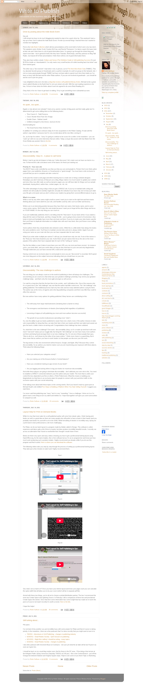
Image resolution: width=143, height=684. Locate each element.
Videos (84, 23)
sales (103, 335)
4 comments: (53, 145)
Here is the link (65, 602)
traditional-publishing (109, 355)
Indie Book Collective (37, 47)
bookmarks (105, 288)
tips (103, 350)
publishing (105, 330)
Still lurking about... (31, 620)
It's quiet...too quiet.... (32, 105)
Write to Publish (39, 11)
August (108, 121)
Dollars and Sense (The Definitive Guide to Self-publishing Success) (67, 60)
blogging (105, 278)
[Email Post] (61, 94)
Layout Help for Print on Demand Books (39, 412)
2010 (106, 173)
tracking (104, 353)
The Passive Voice (110, 231)
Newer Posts (28, 666)
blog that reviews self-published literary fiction (64, 82)
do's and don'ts (107, 298)
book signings (106, 286)
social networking (107, 342)
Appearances (43, 23)
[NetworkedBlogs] (111, 386)
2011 (106, 111)
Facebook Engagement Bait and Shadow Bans (111, 256)
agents (104, 267)
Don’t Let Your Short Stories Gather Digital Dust (110, 214)
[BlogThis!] (67, 94)
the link (48, 141)
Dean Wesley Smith (111, 194)
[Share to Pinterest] (73, 94)
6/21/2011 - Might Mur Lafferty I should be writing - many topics (48, 639)
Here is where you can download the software (56, 442)
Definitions (66, 23)
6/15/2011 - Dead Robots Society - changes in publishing (46, 642)
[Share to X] (69, 94)
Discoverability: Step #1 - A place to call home (42, 156)
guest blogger (106, 308)
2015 (106, 105)
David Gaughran (110, 254)
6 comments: (54, 94)
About (33, 23)
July (107, 124)
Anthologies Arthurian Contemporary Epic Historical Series (109, 274)
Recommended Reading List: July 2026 (111, 205)
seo (103, 340)
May (107, 159)
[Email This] (65, 94)
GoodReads (106, 306)
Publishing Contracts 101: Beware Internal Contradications (110, 246)
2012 (106, 108)
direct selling (106, 296)
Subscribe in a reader (109, 452)
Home (25, 23)
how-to (104, 313)
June (108, 156)
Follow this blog (111, 389)
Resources (55, 23)
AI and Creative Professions (108, 225)
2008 (106, 179)
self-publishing (106, 337)
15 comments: (54, 260)
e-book (104, 301)
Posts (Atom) (36, 670)
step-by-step (106, 345)
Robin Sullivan (109, 71)
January (109, 170)
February (109, 167)
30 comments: (54, 609)
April (107, 161)
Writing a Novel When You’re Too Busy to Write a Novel (111, 235)
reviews (104, 333)
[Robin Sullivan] (103, 433)
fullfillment (105, 303)
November (109, 113)
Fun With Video (108, 196)
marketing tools (107, 322)
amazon (104, 270)
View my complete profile (110, 92)
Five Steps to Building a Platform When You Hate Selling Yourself (64, 387)
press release (106, 327)
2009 (106, 176)
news (103, 325)
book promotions (107, 283)
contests (104, 291)
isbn (103, 320)
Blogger (102, 679)
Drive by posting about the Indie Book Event (41, 32)
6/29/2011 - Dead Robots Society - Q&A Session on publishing (48, 637)
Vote (108, 52)
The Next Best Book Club (76, 69)
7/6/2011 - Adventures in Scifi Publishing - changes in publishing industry (51, 634)
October (109, 116)
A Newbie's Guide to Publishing (111, 222)
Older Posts (92, 666)
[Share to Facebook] (71, 94)
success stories (107, 348)
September (110, 119)
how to (104, 311)
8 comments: (54, 659)
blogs (103, 281)
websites (105, 358)
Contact (76, 23)
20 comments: (54, 401)
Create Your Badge (106, 435)
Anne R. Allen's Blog (111, 211)
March (108, 164)
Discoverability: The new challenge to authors (42, 270)
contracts (105, 293)
